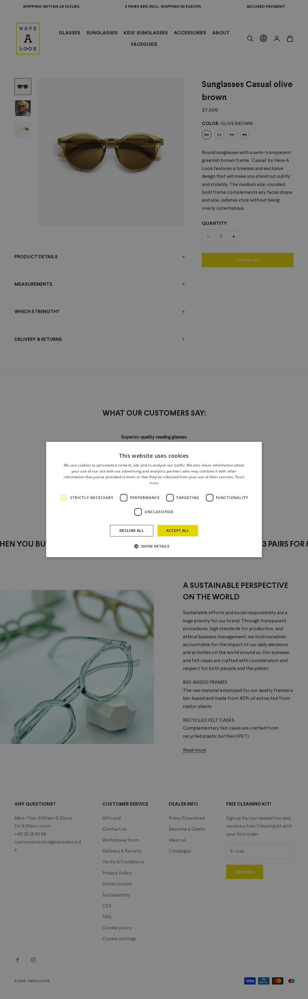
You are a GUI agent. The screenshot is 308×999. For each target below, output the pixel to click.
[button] (153, 546)
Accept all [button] (177, 530)
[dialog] (154, 500)
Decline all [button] (131, 530)
